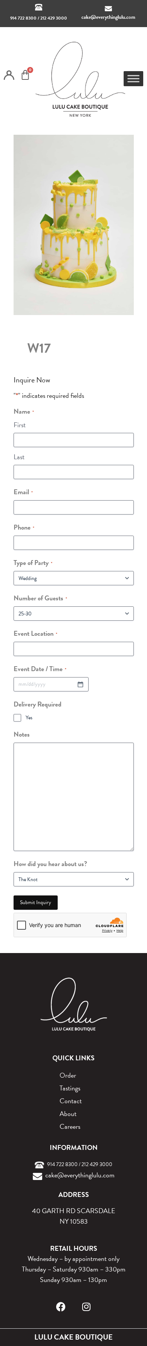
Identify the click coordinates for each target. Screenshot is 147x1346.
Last (19, 457)
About (68, 1113)
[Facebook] (61, 1306)
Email (23, 492)
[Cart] (25, 75)
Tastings (70, 1088)
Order (68, 1075)
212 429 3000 (53, 18)
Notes (22, 734)
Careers (70, 1126)
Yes (29, 718)
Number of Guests (40, 598)
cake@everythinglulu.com (108, 17)
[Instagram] (86, 1306)
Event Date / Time (40, 669)
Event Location (35, 633)
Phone (24, 527)
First (20, 425)
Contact (71, 1101)
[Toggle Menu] (133, 78)
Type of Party (33, 562)
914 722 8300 (23, 18)
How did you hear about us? (50, 864)
